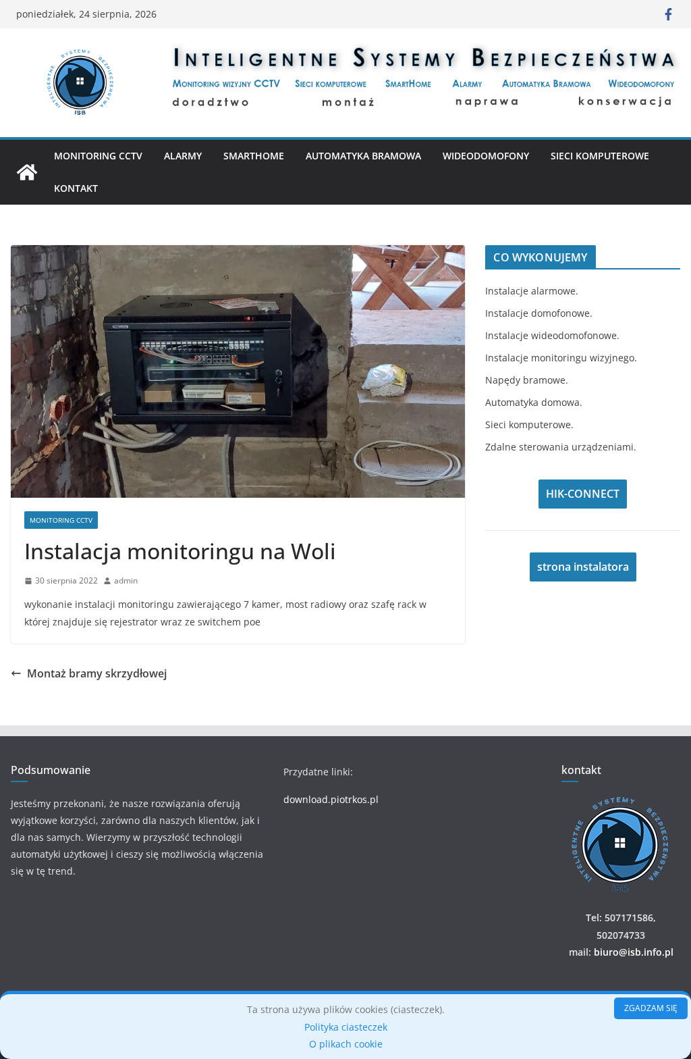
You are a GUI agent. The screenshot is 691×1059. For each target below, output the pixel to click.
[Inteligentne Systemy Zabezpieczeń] (27, 172)
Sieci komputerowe (600, 155)
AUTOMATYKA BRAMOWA (363, 155)
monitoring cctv (61, 520)
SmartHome (253, 155)
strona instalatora (583, 566)
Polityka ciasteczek (345, 1027)
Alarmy (183, 155)
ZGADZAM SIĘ (651, 1008)
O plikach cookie (346, 1043)
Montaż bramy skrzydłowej (97, 673)
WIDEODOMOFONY (486, 155)
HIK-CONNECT (582, 493)
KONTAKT (76, 188)
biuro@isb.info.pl (633, 952)
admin (126, 580)
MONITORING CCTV (98, 155)
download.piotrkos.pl (331, 799)
